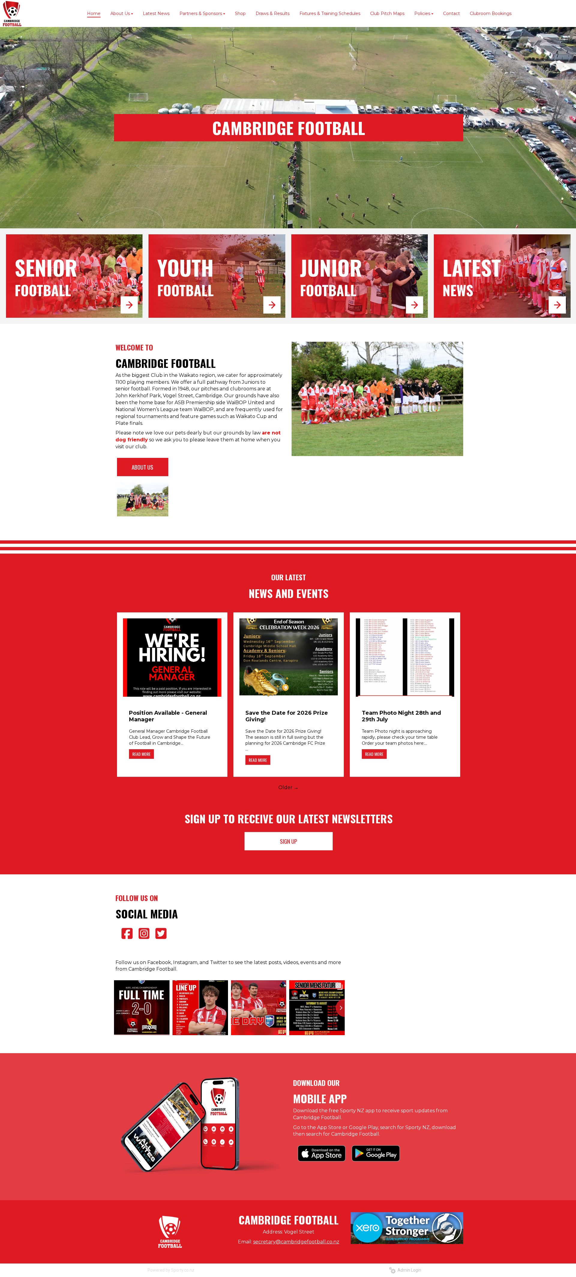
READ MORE (141, 754)
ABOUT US (142, 467)
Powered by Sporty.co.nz (171, 1270)
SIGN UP (288, 841)
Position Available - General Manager (168, 716)
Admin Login (408, 1270)
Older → (288, 787)
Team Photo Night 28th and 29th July (401, 716)
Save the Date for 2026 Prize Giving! (286, 716)
